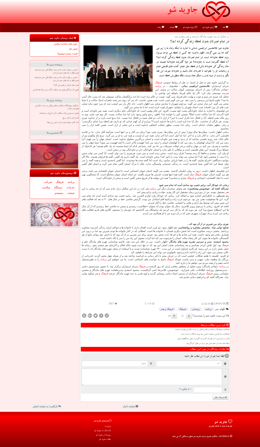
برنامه (159, 27)
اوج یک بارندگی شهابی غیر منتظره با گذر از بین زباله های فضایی (55, 90)
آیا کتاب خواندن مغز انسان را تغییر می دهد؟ (62, 123)
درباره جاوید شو (189, 27)
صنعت (71, 192)
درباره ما (108, 426)
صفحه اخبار (129, 406)
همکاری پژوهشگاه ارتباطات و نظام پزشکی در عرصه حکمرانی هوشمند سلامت (201, 330)
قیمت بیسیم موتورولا (67, 53)
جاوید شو (182, 11)
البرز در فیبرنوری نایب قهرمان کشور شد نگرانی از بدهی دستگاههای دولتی (202, 339)
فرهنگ (158, 82)
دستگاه (58, 187)
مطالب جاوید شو (105, 439)
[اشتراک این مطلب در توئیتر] (95, 315)
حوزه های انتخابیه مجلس (65, 43)
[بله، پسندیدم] (189, 315)
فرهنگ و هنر (167, 309)
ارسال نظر (219, 397)
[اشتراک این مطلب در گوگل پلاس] (89, 315)
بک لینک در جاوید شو (102, 431)
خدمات (172, 27)
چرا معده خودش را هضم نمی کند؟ (66, 85)
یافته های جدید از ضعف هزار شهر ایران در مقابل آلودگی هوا (207, 344)
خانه (224, 27)
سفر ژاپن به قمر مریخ (70, 118)
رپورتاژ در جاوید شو (103, 435)
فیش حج (73, 48)
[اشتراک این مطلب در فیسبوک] (101, 315)
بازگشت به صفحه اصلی (45, 406)
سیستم (59, 192)
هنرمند (225, 93)
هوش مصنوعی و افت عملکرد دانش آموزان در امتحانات (58, 114)
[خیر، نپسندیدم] (174, 315)
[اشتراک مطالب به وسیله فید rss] (84, 315)
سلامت (46, 187)
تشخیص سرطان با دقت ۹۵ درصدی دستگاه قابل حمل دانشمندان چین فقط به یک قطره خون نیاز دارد (56, 71)
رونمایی (196, 309)
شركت (48, 181)
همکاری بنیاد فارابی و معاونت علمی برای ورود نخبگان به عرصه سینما (204, 334)
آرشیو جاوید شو (209, 27)
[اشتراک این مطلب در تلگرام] (106, 315)
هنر (227, 192)
